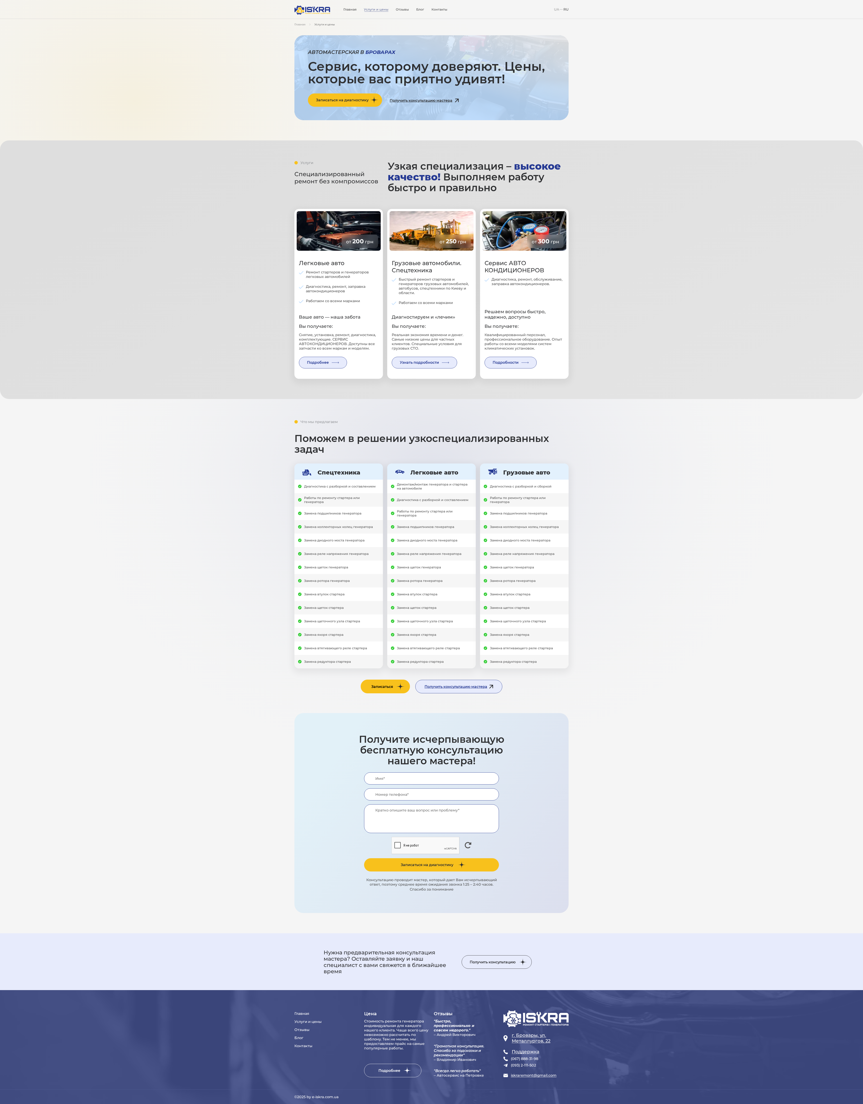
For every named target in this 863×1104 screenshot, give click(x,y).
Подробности (505, 362)
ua (556, 9)
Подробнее (318, 362)
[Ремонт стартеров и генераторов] (312, 11)
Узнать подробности (419, 362)
